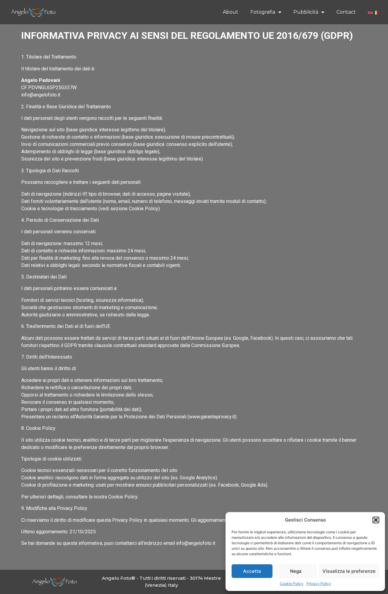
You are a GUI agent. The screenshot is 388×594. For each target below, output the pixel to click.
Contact (346, 12)
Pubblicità (305, 12)
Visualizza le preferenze (349, 571)
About (230, 12)
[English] (370, 12)
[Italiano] (376, 12)
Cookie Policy (291, 583)
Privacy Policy (318, 583)
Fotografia (262, 12)
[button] (376, 520)
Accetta (252, 571)
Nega (296, 571)
